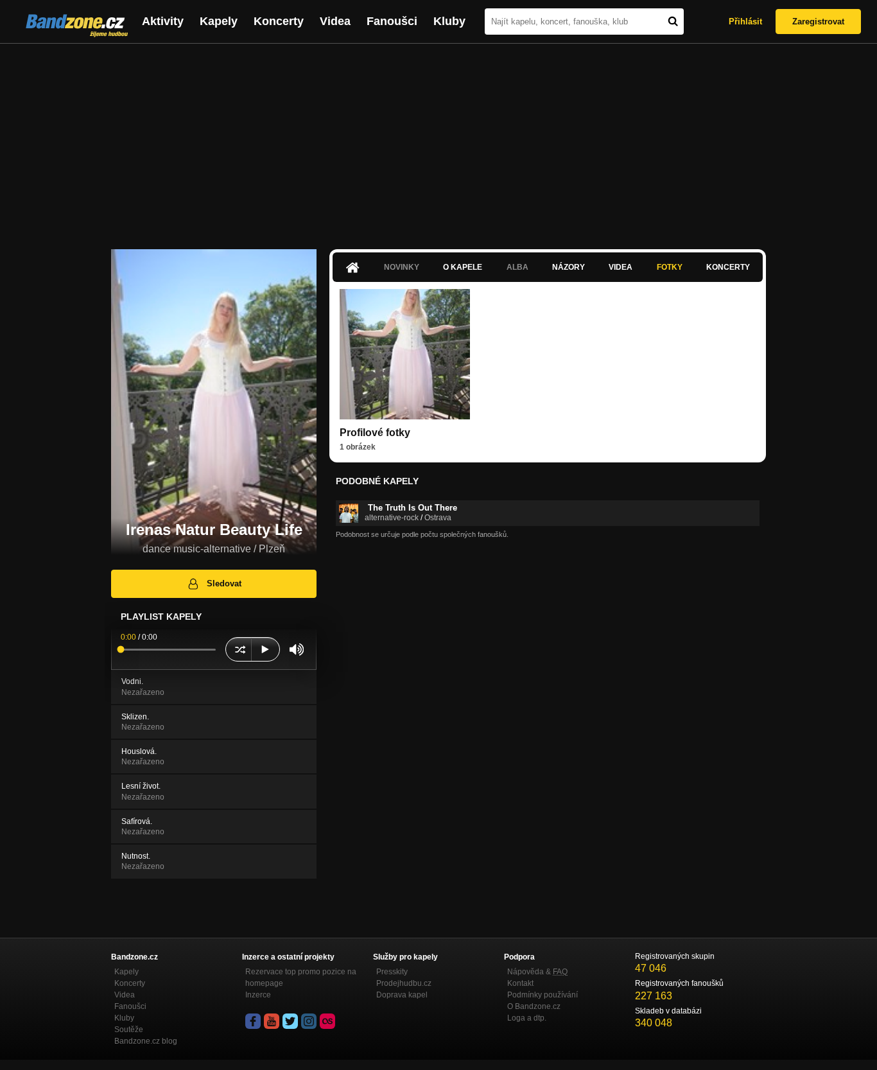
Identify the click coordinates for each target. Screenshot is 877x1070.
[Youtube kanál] (271, 1021)
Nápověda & (537, 971)
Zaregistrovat (818, 21)
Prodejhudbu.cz (403, 983)
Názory (568, 267)
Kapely (219, 21)
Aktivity (163, 21)
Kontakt (520, 983)
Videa (335, 21)
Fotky (669, 267)
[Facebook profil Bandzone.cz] (253, 1021)
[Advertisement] (438, 140)
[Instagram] (309, 1021)
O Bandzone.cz (533, 1006)
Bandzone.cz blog (145, 1041)
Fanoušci (392, 21)
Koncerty (279, 21)
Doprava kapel (402, 994)
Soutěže (128, 1029)
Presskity (392, 971)
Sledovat (224, 583)
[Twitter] (290, 1021)
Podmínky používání (542, 994)
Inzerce (258, 994)
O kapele (462, 267)
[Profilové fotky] (405, 354)
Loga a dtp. (526, 1017)
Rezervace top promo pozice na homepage (300, 977)
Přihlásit (745, 21)
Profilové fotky (375, 432)
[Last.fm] (327, 1021)
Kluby (449, 21)
